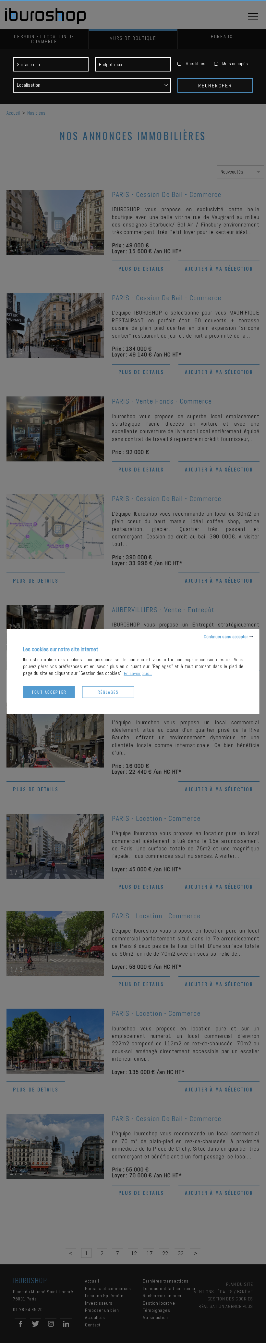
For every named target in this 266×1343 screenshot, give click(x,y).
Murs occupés (235, 63)
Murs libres (195, 63)
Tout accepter (48, 691)
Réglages (108, 691)
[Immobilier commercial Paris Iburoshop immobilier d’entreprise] (45, 23)
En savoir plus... (138, 673)
